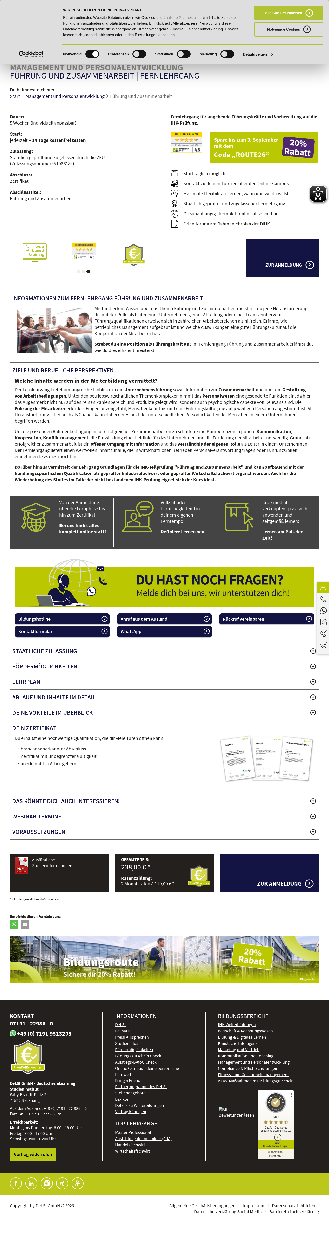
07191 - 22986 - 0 (31, 1023)
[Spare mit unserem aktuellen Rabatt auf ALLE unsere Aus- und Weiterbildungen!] (264, 147)
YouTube (78, 1183)
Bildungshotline (34, 619)
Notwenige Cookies (283, 29)
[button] (14, 924)
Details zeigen (255, 54)
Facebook (16, 1183)
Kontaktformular (35, 631)
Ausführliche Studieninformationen (52, 862)
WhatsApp (131, 631)
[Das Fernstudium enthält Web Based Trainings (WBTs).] (35, 252)
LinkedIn (31, 1183)
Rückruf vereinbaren (243, 619)
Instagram (47, 1183)
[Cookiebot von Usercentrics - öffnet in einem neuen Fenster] (31, 54)
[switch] (139, 54)
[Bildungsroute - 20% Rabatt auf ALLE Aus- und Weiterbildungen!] (164, 959)
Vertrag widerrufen (33, 1154)
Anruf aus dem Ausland (144, 619)
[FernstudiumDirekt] (187, 142)
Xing (62, 1183)
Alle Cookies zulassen (283, 13)
